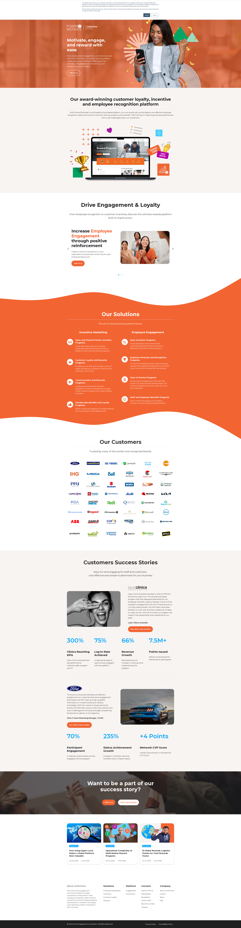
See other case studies (140, 629)
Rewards (106, 900)
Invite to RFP (146, 900)
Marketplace (146, 894)
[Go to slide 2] (118, 274)
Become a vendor (148, 904)
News (162, 897)
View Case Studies (128, 802)
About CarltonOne (167, 891)
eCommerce (130, 894)
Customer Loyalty (110, 897)
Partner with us (147, 891)
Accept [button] (146, 15)
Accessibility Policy (166, 924)
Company (165, 886)
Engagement (131, 891)
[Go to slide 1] (116, 274)
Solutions (108, 886)
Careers (163, 894)
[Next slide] (173, 249)
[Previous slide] (68, 249)
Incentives (107, 894)
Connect (146, 886)
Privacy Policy (150, 924)
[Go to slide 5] (124, 274)
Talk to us (73, 73)
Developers (145, 897)
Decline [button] (155, 15)
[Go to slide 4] (122, 274)
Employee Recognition (112, 891)
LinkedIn (144, 907)
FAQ (161, 900)
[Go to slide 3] (120, 274)
